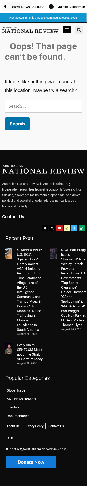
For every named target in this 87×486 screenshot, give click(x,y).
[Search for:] (43, 106)
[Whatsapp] (82, 228)
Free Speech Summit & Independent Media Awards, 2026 (43, 17)
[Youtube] (59, 228)
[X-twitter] (45, 228)
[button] (67, 29)
